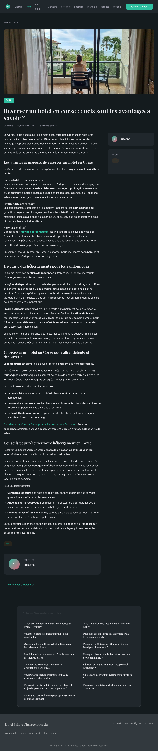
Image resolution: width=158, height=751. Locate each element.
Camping (52, 6)
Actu (29, 6)
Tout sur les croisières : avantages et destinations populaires (43, 666)
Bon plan (37, 6)
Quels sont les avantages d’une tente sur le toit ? (108, 676)
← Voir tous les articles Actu (19, 584)
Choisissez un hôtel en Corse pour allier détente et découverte (40, 424)
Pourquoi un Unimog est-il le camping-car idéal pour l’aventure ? (106, 645)
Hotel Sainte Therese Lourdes (27, 724)
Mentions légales (132, 723)
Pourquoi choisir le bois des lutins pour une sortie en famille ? (106, 656)
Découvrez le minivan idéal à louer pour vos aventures (107, 687)
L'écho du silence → (139, 6)
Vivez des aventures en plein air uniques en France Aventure (47, 625)
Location (78, 6)
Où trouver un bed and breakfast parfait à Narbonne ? (105, 666)
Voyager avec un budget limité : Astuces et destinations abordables (46, 676)
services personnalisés (34, 231)
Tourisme (92, 6)
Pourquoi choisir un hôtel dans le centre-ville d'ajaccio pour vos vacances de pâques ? (48, 687)
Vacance (104, 6)
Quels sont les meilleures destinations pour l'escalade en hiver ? (47, 645)
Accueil (19, 6)
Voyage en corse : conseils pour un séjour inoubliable (46, 635)
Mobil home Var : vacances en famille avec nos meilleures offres (49, 656)
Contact (149, 723)
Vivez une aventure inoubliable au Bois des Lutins (106, 625)
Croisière (66, 6)
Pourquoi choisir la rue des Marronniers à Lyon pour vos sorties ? (106, 635)
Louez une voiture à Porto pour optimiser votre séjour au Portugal (49, 697)
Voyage (117, 6)
